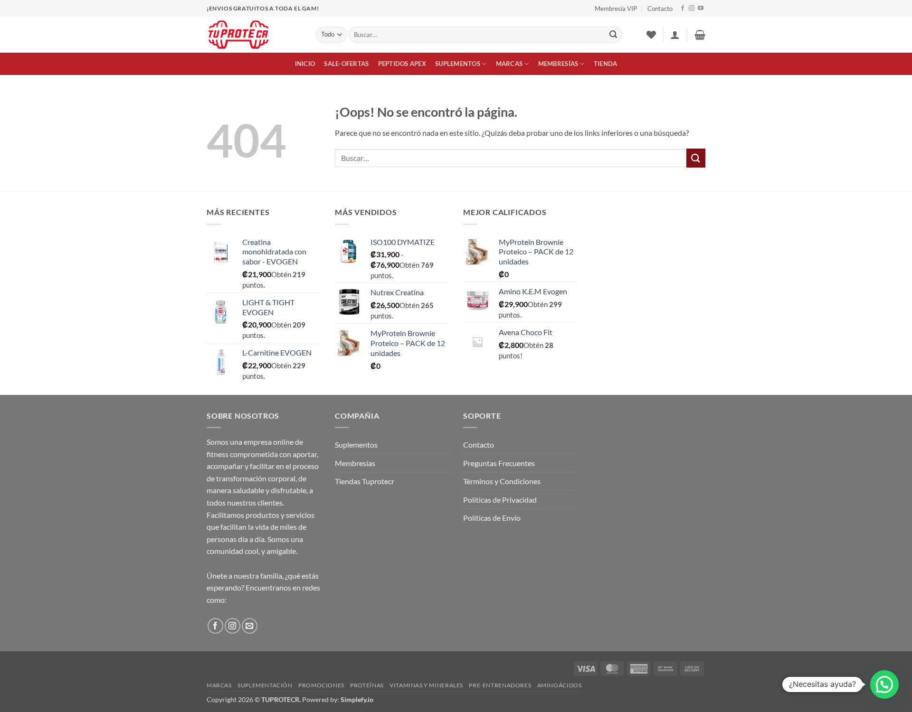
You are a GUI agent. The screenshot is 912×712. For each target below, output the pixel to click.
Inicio (305, 63)
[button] (675, 34)
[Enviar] (613, 35)
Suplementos (457, 63)
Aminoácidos (559, 685)
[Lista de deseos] (651, 34)
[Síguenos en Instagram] (691, 8)
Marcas (509, 63)
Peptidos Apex (402, 63)
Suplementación (265, 685)
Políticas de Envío (492, 517)
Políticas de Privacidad (500, 499)
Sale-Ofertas (346, 63)
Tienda (606, 63)
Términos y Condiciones (502, 481)
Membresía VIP (616, 8)
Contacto (660, 8)
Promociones (321, 685)
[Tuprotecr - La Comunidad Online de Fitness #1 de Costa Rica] (254, 35)
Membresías (558, 63)
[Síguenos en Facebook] (682, 8)
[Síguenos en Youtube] (700, 8)
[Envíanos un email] (249, 626)
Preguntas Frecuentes (499, 463)
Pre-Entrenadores (500, 685)
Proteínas (367, 685)
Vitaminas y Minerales (426, 685)
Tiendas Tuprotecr (364, 481)
